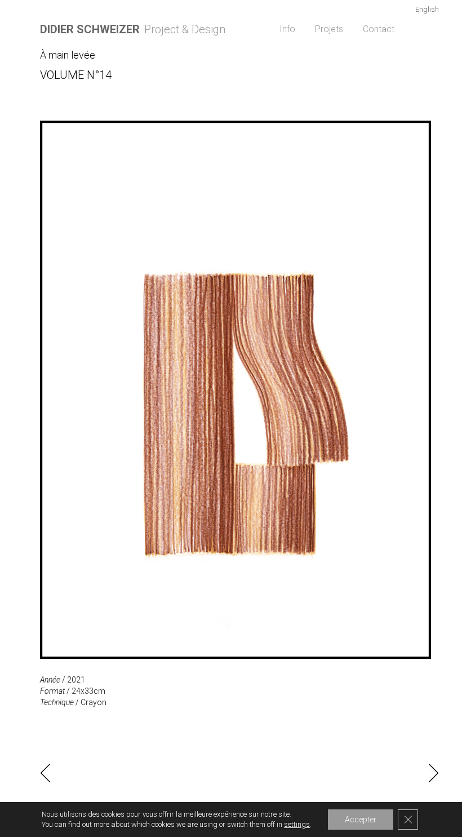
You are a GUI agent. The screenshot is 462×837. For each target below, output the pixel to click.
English (427, 9)
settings (297, 824)
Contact (378, 29)
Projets (329, 29)
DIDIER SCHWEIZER (90, 29)
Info (287, 29)
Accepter (360, 819)
